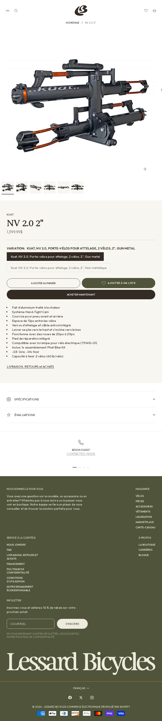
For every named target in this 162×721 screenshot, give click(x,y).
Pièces (140, 501)
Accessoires (144, 506)
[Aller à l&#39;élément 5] (63, 187)
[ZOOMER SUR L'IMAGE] (145, 169)
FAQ (9, 549)
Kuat (10, 214)
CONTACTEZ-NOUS (81, 454)
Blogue (144, 555)
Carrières (145, 549)
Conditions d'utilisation (16, 579)
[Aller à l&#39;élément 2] (22, 187)
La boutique (147, 544)
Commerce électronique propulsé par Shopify (98, 706)
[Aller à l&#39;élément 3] (36, 187)
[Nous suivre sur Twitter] (81, 697)
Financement (16, 563)
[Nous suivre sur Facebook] (70, 697)
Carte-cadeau (145, 527)
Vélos (140, 495)
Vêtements (143, 511)
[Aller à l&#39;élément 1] (8, 187)
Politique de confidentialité (18, 571)
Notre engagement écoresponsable (20, 588)
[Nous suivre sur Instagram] (92, 697)
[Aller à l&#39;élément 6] (77, 187)
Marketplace (145, 522)
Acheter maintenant (81, 294)
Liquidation (144, 516)
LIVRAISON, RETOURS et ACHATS (30, 367)
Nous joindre (16, 544)
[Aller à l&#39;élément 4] (49, 187)
